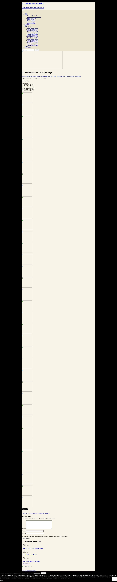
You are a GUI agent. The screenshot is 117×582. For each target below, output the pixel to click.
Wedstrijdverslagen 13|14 (32, 44)
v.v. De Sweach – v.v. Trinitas (31, 561)
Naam (23, 531)
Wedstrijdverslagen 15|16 (32, 41)
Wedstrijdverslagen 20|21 (32, 35)
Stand (26, 25)
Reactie (24, 528)
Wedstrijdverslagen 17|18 (32, 39)
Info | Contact (27, 47)
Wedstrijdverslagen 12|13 (32, 45)
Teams (26, 14)
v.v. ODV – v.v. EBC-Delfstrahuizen (33, 548)
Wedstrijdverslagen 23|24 (32, 31)
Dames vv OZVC (31, 20)
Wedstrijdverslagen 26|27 (32, 28)
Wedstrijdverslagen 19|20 (32, 36)
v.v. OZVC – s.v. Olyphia (30, 554)
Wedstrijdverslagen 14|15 (32, 42)
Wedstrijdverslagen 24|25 (32, 30)
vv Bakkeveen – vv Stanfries (43, 513)
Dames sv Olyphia (31, 21)
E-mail (24, 533)
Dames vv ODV (30, 19)
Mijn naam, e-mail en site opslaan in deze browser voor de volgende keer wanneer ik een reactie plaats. (46, 536)
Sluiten (1, 580)
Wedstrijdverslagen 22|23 (32, 33)
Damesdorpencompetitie (76, 76)
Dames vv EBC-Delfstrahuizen (34, 17)
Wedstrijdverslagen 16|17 (32, 40)
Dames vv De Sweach (32, 15)
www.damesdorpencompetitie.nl (29, 570)
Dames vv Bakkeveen (42, 76)
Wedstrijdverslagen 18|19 (32, 37)
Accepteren (43, 573)
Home (26, 13)
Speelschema (27, 24)
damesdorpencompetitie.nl (65, 76)
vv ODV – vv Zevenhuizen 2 (29, 513)
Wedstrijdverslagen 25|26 (32, 29)
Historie (26, 46)
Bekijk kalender (26, 563)
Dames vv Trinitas (31, 23)
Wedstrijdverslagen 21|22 (32, 34)
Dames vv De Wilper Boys (53, 76)
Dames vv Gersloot (31, 18)
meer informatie (37, 573)
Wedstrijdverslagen (29, 26)
